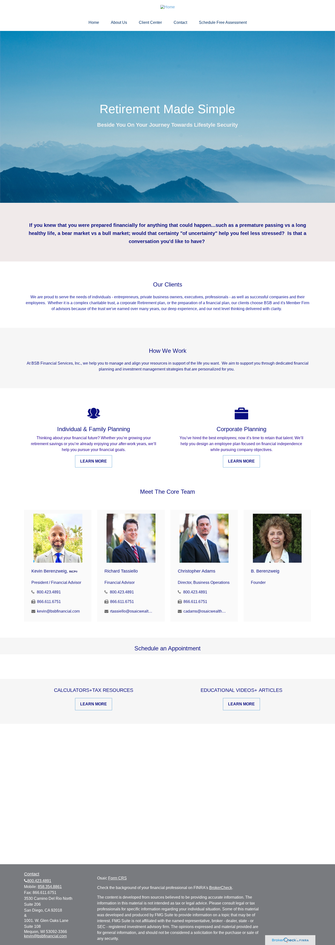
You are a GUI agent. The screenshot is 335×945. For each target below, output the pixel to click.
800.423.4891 (49, 592)
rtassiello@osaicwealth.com (131, 611)
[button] (94, 22)
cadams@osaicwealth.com (204, 611)
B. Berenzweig (265, 571)
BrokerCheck (220, 888)
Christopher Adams (196, 571)
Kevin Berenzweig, (54, 571)
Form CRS (117, 878)
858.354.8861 (50, 887)
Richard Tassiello (121, 571)
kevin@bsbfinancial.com (58, 611)
